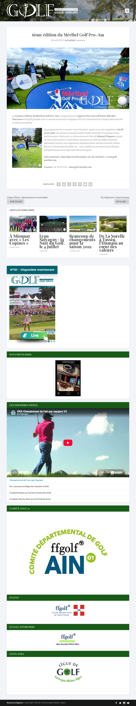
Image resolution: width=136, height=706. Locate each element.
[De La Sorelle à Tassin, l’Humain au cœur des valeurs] (112, 224)
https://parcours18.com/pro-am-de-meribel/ (82, 157)
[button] (68, 378)
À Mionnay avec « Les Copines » (19, 239)
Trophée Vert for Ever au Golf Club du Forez (30, 499)
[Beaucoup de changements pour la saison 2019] (83, 224)
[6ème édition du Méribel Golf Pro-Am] (68, 78)
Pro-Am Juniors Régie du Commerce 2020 (29, 486)
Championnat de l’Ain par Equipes (26, 480)
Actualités (70, 40)
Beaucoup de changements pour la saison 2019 (82, 241)
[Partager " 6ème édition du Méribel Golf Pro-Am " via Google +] (69, 184)
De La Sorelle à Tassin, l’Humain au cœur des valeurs (112, 243)
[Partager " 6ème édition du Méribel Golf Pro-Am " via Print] (90, 184)
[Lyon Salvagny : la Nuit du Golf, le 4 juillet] (53, 224)
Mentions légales (15, 703)
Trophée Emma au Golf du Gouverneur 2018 (30, 493)
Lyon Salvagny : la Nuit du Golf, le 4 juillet (52, 241)
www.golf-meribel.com (80, 167)
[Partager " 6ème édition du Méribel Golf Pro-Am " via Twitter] (64, 184)
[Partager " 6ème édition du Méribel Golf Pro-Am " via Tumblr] (74, 184)
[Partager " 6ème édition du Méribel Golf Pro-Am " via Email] (85, 184)
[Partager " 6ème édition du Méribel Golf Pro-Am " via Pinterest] (79, 184)
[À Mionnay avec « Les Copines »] (23, 224)
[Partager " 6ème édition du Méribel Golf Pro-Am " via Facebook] (58, 184)
